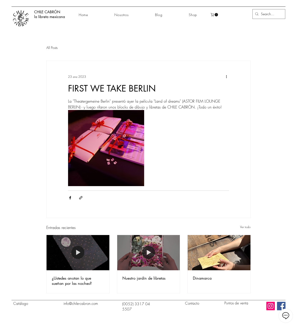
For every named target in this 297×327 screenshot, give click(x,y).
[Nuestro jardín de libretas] (148, 252)
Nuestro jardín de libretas (143, 278)
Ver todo (245, 227)
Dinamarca (202, 278)
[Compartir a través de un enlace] (81, 198)
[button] (215, 14)
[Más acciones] (226, 76)
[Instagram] (270, 306)
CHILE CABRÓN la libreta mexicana (49, 14)
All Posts (52, 47)
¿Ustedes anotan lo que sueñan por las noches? (72, 280)
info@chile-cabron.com (80, 303)
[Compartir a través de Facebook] (70, 198)
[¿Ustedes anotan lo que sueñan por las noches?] (78, 252)
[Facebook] (281, 306)
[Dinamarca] (219, 252)
